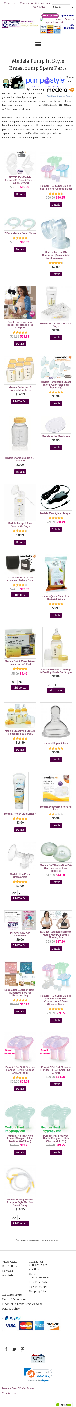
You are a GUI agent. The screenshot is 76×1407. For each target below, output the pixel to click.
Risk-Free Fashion (40, 1282)
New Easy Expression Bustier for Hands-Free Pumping (20, 325)
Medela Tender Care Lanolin (20, 813)
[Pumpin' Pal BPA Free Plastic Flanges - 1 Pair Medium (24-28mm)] (20, 1117)
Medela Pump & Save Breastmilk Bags (20, 525)
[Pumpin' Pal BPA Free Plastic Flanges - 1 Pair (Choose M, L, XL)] (56, 1117)
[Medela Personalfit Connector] (56, 233)
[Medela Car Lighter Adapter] (56, 497)
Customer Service (40, 1277)
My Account (10, 3)
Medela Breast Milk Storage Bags (55, 325)
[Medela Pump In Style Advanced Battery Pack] (20, 564)
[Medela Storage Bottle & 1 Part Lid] (20, 436)
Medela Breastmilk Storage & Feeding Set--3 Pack (20, 732)
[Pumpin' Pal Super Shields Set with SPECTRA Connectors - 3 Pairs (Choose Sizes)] (56, 977)
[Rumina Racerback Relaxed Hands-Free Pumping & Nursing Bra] (56, 920)
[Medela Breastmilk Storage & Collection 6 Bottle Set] (20, 370)
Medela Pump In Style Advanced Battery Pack (20, 579)
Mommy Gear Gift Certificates (18, 1388)
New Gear (8, 1271)
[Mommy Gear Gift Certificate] (20, 920)
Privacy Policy (11, 1308)
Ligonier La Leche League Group (22, 1304)
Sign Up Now (50, 15)
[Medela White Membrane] (56, 425)
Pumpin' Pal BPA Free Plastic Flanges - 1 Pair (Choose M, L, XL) (56, 1138)
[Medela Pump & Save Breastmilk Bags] (20, 502)
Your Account (9, 1393)
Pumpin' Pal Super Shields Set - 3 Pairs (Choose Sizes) (56, 187)
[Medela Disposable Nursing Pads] (56, 788)
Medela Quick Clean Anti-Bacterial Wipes (56, 598)
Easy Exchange (69, 26)
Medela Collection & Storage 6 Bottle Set (20, 388)
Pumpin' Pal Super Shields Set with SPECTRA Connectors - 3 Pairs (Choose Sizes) (55, 1000)
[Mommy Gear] (21, 27)
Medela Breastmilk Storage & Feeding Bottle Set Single (56, 671)
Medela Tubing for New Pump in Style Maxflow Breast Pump (20, 1202)
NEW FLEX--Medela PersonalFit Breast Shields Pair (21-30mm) (20, 180)
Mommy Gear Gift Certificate (35, 3)
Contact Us (36, 1261)
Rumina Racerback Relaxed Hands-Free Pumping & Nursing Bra (55, 935)
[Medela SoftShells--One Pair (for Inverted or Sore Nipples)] (56, 852)
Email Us (69, 19)
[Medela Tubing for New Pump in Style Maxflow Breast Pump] (20, 1181)
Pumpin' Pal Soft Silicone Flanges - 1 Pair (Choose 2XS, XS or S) (20, 1070)
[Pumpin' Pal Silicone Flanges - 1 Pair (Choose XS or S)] (20, 1048)
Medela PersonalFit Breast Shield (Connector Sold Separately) (56, 385)
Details (20, 194)
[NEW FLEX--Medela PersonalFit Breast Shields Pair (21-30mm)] (20, 163)
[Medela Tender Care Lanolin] (20, 792)
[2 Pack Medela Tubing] (20, 224)
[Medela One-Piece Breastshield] (20, 857)
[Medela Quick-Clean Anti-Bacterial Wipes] (56, 574)
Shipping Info (37, 1291)
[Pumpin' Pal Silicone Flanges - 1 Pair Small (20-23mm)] (56, 1048)
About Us (34, 1274)
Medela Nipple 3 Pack (56, 743)
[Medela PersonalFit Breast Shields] (56, 368)
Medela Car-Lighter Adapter (55, 513)
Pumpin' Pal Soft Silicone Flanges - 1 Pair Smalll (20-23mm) (55, 1070)
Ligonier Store (67, 15)
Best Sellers (9, 1266)
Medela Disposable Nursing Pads (56, 808)
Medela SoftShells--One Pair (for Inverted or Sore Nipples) (56, 868)
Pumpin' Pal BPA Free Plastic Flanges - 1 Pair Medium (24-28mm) (20, 1138)
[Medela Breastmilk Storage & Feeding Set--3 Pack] (20, 715)
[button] (38, 1374)
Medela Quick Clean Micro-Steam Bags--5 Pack (20, 662)
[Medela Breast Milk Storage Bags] (56, 303)
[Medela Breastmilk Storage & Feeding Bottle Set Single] (56, 647)
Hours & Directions (14, 1299)
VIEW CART (10, 1261)
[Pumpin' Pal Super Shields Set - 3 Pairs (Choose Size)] (56, 167)
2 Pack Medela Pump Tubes (20, 233)
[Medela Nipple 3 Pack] (56, 721)
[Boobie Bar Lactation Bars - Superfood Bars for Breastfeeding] (20, 974)
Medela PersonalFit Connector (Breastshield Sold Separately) (56, 255)
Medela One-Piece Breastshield (20, 875)
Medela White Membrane (56, 436)
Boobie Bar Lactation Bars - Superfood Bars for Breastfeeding (20, 993)
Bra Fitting (8, 1275)
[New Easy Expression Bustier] (20, 303)
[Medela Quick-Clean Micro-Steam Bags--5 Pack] (20, 643)
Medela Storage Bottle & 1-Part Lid (20, 459)
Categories (38, 44)
